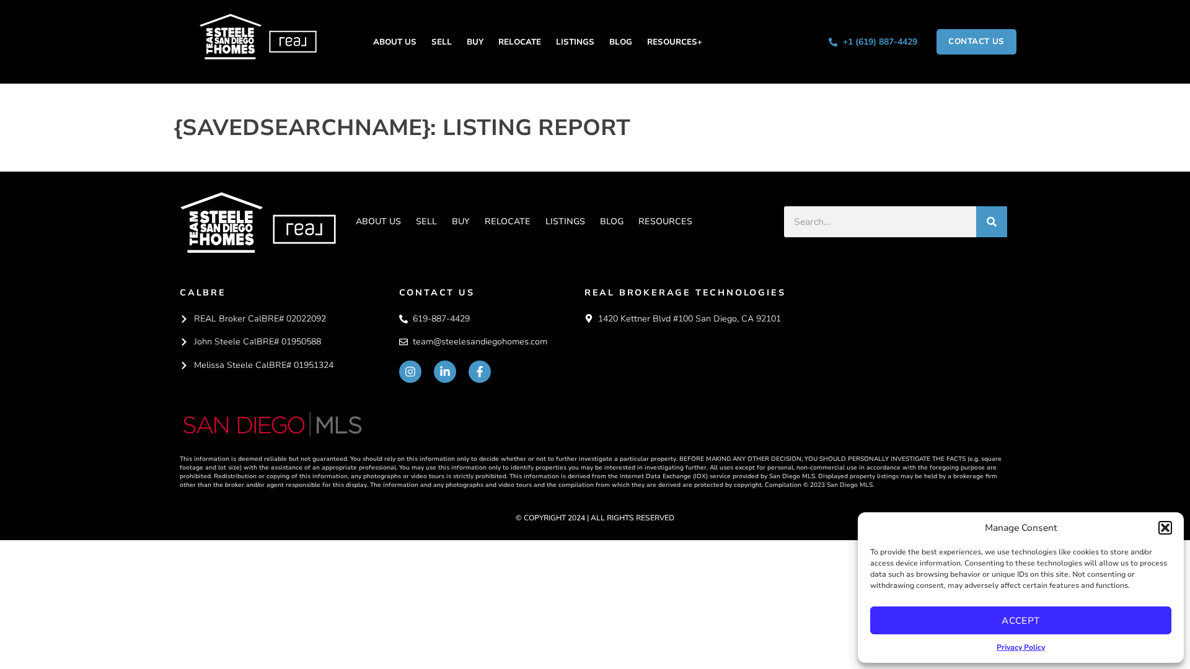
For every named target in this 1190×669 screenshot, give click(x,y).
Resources (665, 221)
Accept (1021, 620)
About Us (394, 42)
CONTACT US (437, 293)
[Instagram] (410, 372)
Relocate (519, 42)
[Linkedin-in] (445, 372)
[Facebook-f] (480, 372)
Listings (575, 42)
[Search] (991, 221)
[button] (1165, 528)
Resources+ (674, 42)
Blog (620, 42)
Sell (441, 42)
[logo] (258, 222)
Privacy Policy (1021, 647)
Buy (475, 42)
